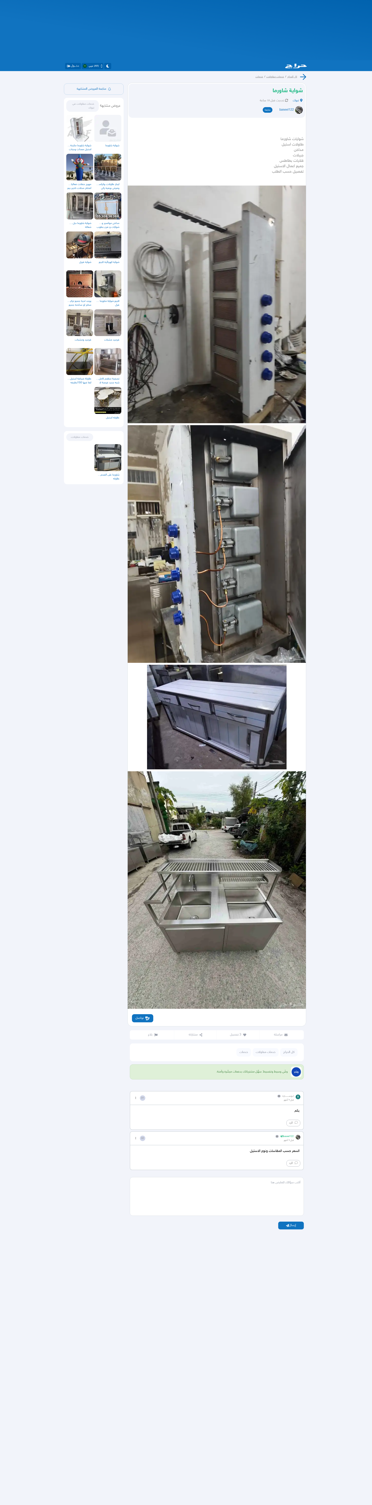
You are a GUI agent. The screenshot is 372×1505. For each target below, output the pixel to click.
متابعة (267, 110)
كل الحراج (292, 76)
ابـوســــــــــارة (288, 1096)
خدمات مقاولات (275, 76)
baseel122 (286, 110)
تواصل (139, 1018)
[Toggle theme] (107, 66)
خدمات (259, 76)
